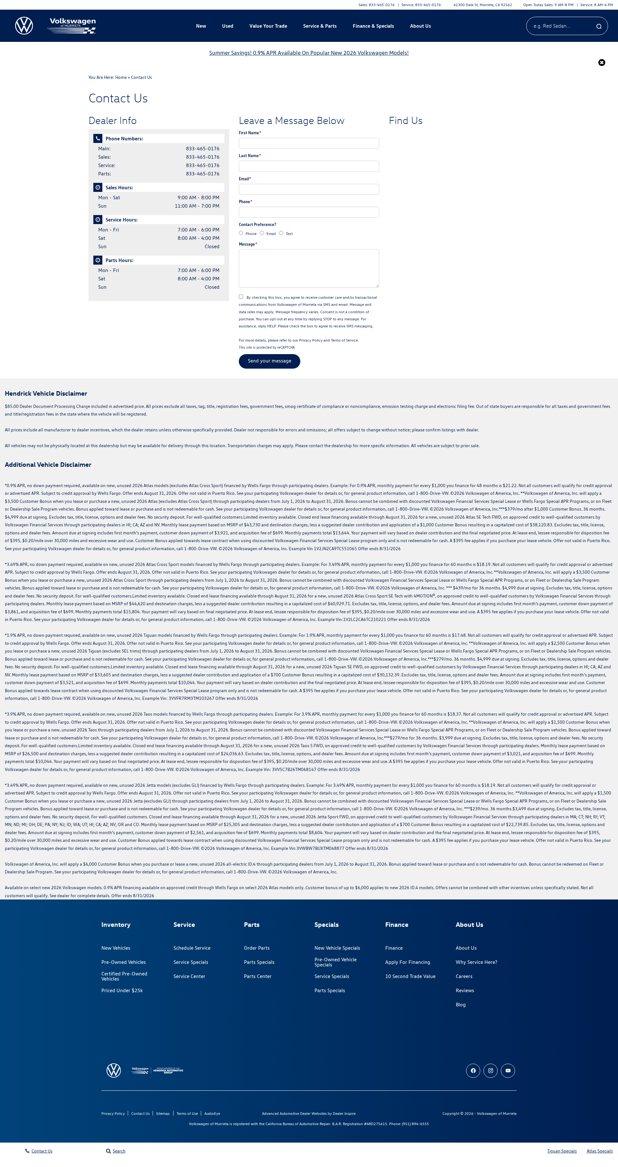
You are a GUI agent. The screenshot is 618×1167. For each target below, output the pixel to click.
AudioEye (212, 1113)
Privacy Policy (311, 340)
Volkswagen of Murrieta (497, 1113)
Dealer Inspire (344, 1113)
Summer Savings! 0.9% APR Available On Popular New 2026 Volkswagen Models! (309, 52)
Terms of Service (344, 340)
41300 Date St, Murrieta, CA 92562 (483, 4)
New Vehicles (115, 948)
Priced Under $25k (122, 990)
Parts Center (258, 976)
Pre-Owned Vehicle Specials (335, 962)
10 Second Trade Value (410, 976)
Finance (394, 948)
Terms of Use (187, 1113)
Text (289, 233)
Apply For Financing (407, 962)
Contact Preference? (257, 224)
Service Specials (190, 962)
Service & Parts (320, 26)
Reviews (465, 990)
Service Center (189, 976)
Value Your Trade (268, 26)
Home (121, 77)
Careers (464, 976)
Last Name (250, 155)
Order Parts (257, 948)
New (201, 26)
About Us (420, 26)
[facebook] (473, 1071)
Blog (461, 1005)
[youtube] (508, 1071)
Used (227, 26)
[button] (602, 63)
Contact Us (140, 1113)
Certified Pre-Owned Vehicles (124, 976)
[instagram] (490, 1071)
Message (248, 244)
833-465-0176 (203, 149)
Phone (245, 201)
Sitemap (163, 1113)
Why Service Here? (476, 962)
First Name (250, 132)
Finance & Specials (373, 26)
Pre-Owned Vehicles (123, 962)
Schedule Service (192, 948)
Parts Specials (259, 962)
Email (245, 178)
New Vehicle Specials (337, 948)
